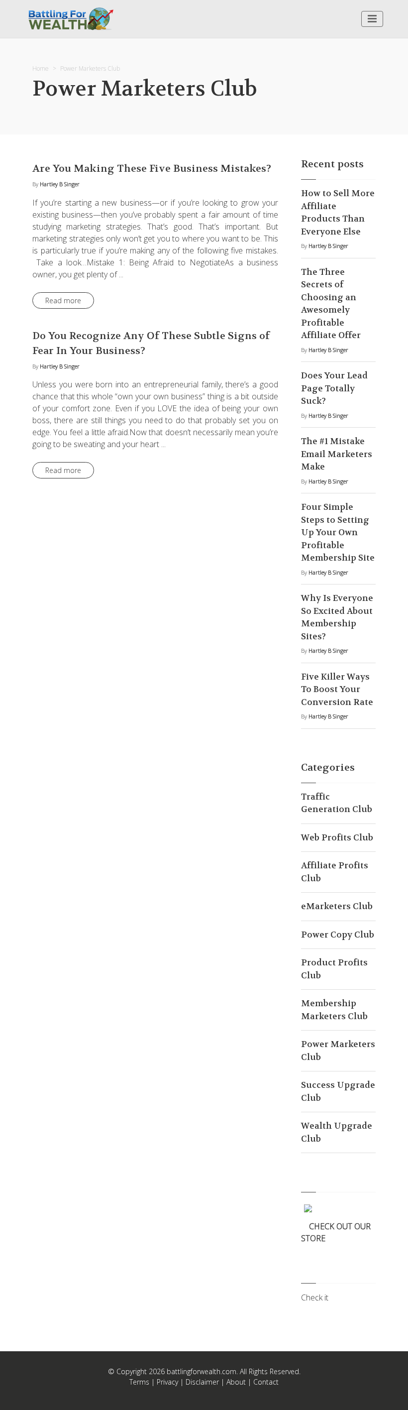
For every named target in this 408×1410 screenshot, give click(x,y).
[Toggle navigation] (372, 19)
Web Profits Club (337, 837)
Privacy (167, 1382)
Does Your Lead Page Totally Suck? (334, 388)
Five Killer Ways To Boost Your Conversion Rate (337, 689)
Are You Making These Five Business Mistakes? (151, 168)
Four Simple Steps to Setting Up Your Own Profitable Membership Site (338, 532)
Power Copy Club (337, 934)
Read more (63, 300)
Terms (139, 1382)
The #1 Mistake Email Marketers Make (336, 454)
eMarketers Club (337, 906)
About (236, 1382)
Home (40, 68)
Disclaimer (202, 1382)
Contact (266, 1382)
